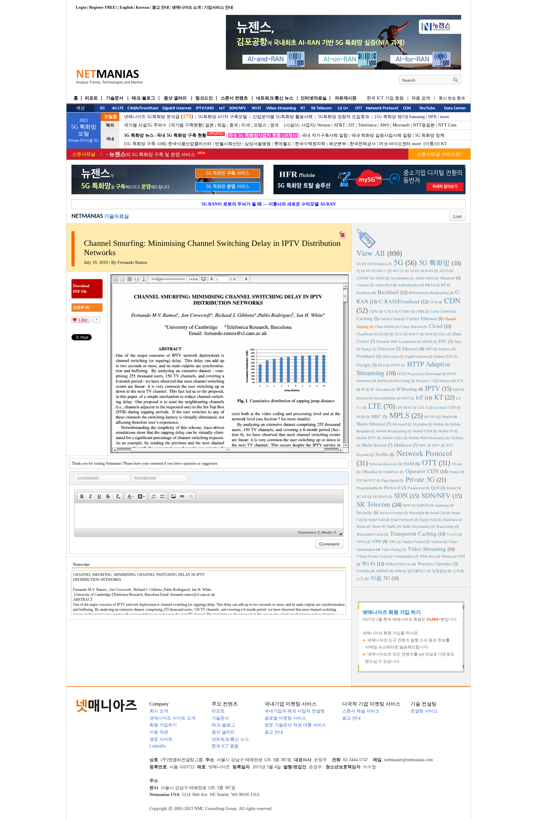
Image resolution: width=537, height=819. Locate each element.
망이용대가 (416, 570)
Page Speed (390, 480)
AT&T (339, 125)
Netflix (381, 454)
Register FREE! (103, 7)
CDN (452, 300)
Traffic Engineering (416, 526)
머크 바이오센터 (395, 143)
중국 (233, 125)
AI (412, 270)
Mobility (457, 437)
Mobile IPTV (366, 437)
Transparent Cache (369, 533)
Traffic (391, 526)
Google (363, 364)
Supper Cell (428, 519)
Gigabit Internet (416, 356)
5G (398, 262)
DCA (399, 333)
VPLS (361, 541)
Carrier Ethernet (421, 318)
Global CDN (443, 356)
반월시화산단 (228, 143)
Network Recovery (383, 463)
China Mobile (384, 326)
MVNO (430, 416)
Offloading (369, 471)
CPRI (420, 311)
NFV (436, 445)
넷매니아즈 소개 (186, 7)
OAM (408, 463)
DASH (384, 333)
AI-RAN (426, 270)
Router (452, 487)
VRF (392, 541)
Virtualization (404, 556)
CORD (404, 311)
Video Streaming (427, 548)
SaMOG (423, 505)
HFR (432, 116)
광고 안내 (160, 7)
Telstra (361, 526)
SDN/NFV (436, 495)
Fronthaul (365, 356)
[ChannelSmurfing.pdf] (342, 233)
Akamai (447, 277)
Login (81, 7)
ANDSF (362, 277)
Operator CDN (422, 471)
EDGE (427, 341)
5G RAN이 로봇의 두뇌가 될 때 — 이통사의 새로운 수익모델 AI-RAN (268, 204)
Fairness (444, 348)
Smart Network (402, 519)
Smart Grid (376, 519)
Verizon (323, 125)
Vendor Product (413, 541)
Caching (364, 318)
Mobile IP (445, 430)
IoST (405, 397)
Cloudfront (364, 333)
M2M (360, 416)
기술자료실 (116, 216)
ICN (460, 380)
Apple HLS (383, 284)
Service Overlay (391, 512)
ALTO (444, 270)
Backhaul (388, 292)
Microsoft (401, 125)
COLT (388, 311)
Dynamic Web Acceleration (396, 341)
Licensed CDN (445, 407)
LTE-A (423, 407)
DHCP (414, 333)
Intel (456, 389)
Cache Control (440, 311)
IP (363, 389)
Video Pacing (391, 549)
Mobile (439, 423)
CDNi (373, 311)
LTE (375, 406)
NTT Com (447, 125)
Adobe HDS (424, 277)
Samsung (417, 116)
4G (358, 263)
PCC (372, 480)
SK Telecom (373, 503)
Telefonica (367, 125)
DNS (429, 333)
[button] (81, 496)
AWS (384, 125)
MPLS (399, 415)
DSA (442, 333)
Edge (457, 341)
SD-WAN (380, 496)
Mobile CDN (422, 430)
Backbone (363, 292)
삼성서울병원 (258, 143)
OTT (429, 462)
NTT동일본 (424, 125)
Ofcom (457, 463)
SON (407, 505)
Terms (376, 526)
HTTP (395, 364)
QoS (435, 487)
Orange (454, 471)
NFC (422, 445)
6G (368, 270)
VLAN (452, 533)
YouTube (363, 570)
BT (443, 284)
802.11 (382, 270)
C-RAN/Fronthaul (399, 301)
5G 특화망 (434, 262)
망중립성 (439, 570)
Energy (366, 348)
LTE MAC (404, 407)
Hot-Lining (402, 380)
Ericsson (386, 348)
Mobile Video (392, 437)
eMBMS (382, 570)
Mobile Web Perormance (427, 437)
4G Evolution (377, 263)
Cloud (436, 325)
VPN (376, 541)
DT (352, 125)
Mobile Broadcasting (391, 430)
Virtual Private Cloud (372, 556)
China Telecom (411, 326)
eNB (398, 570)
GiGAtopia (390, 356)
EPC (442, 341)
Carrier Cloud (390, 318)
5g (358, 270)
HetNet (382, 380)
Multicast (403, 445)
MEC (376, 416)
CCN (433, 301)
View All (370, 253)
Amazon (362, 284)
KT (444, 143)
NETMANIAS (87, 216)
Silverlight (416, 512)
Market (447, 416)
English (126, 7)
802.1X (398, 270)
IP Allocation (380, 389)
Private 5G (420, 479)
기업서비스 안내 (218, 7)
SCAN (361, 496)
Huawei (445, 380)
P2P (359, 480)
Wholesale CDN (453, 556)
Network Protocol (424, 453)
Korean (142, 7)
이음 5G (380, 578)
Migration (420, 423)
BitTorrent (416, 292)
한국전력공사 (363, 143)
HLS (381, 364)
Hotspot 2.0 (425, 380)
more (444, 116)
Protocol (392, 487)
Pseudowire (416, 487)
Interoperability (385, 397)
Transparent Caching (413, 533)
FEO (429, 348)
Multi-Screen (374, 445)
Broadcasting (439, 292)
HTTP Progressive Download (419, 373)
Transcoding (445, 526)
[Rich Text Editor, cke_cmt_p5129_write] (209, 515)
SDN (401, 495)
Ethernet (410, 348)
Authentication (408, 284)
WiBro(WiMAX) (398, 563)
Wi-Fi (368, 563)
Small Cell (437, 512)
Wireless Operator (434, 563)
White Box (427, 556)
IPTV (432, 388)
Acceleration (400, 277)
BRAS (430, 284)
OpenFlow (391, 471)
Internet (362, 397)
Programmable (367, 487)
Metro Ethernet (370, 424)
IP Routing (407, 389)
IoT (419, 397)
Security (364, 512)
